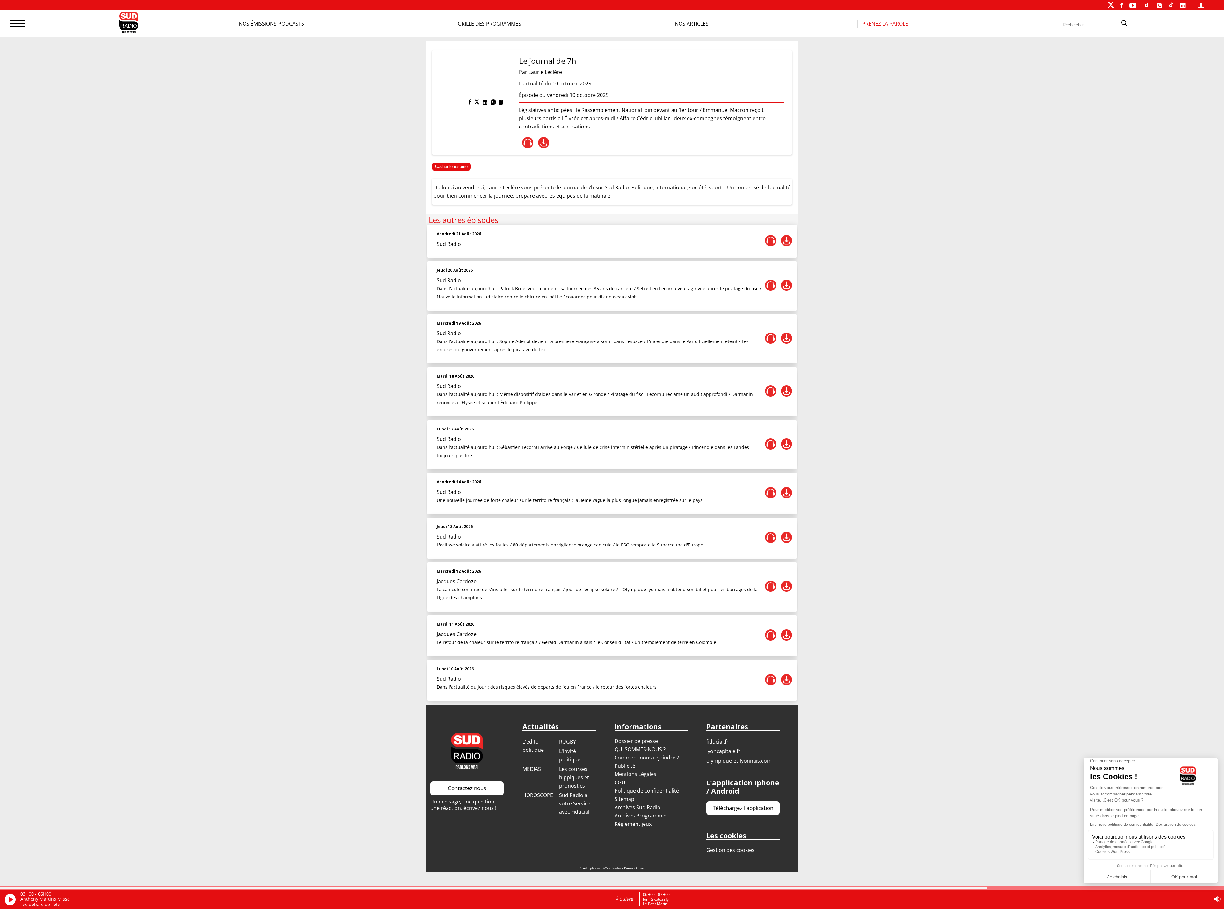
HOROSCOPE (537, 795)
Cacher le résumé (451, 166)
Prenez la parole (885, 23)
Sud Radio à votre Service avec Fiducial (574, 803)
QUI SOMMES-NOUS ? (640, 749)
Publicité (625, 765)
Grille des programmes (489, 23)
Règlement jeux (633, 823)
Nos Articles (692, 23)
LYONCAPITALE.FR (723, 751)
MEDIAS (531, 769)
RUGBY (567, 741)
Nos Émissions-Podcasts (271, 23)
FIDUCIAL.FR (717, 741)
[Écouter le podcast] (527, 142)
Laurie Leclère (545, 72)
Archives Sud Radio (637, 807)
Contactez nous (467, 788)
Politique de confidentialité (647, 790)
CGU (620, 782)
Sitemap (624, 799)
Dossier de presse (636, 740)
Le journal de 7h (547, 60)
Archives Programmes (641, 815)
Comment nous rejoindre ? (647, 757)
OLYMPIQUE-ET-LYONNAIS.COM (739, 760)
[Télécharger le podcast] (543, 142)
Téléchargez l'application (743, 807)
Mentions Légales (635, 774)
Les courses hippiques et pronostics (574, 777)
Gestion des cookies (730, 850)
